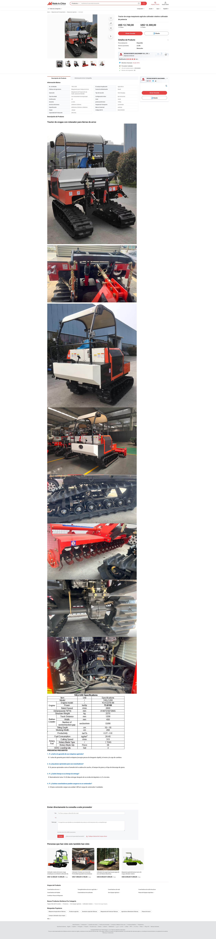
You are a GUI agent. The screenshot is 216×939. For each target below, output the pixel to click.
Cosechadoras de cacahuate (85, 892)
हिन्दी (131, 926)
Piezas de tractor (146, 911)
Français (86, 926)
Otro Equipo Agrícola (113, 892)
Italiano (100, 926)
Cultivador (80, 12)
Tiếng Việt (146, 926)
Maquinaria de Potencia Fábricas (109, 911)
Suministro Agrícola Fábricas (89, 911)
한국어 (121, 926)
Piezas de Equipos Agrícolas (145, 892)
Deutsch (105, 926)
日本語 (126, 926)
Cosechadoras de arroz (53, 889)
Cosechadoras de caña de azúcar (147, 889)
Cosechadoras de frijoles (53, 892)
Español (74, 926)
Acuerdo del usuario (93, 924)
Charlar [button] (157, 33)
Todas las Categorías (55, 8)
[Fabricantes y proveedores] (56, 3)
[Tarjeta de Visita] (166, 86)
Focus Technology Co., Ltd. (105, 929)
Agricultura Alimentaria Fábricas (129, 911)
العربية (117, 926)
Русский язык (93, 926)
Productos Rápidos (131, 924)
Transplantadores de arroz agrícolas (87, 889)
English (68, 926)
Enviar (60, 836)
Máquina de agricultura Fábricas (57, 911)
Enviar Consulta (130, 33)
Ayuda (150, 8)
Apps (157, 8)
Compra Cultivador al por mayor (57, 915)
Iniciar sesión (165, 4)
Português (80, 926)
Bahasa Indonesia (155, 926)
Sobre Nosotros (76, 924)
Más (48, 918)
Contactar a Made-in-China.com (118, 924)
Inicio (48, 12)
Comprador (140, 8)
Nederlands (111, 926)
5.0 (148, 81)
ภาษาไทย (136, 926)
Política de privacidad (104, 924)
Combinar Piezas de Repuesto (55, 895)
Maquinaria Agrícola (71, 12)
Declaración (84, 924)
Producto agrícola (73, 911)
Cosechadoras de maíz (114, 889)
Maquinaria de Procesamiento (58, 12)
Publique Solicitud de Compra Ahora (96, 836)
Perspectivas (141, 924)
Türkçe (141, 926)
